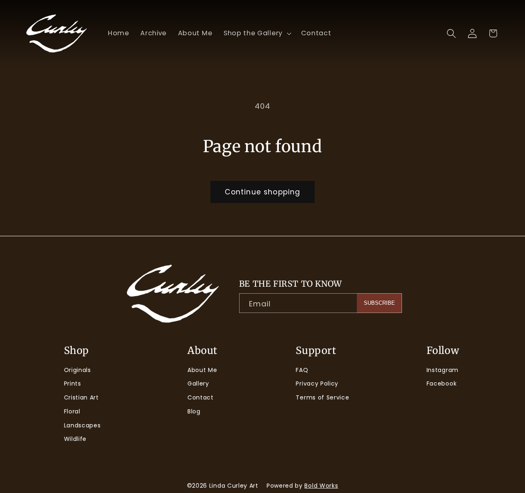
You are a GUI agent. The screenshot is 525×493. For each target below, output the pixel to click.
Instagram (443, 370)
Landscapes (82, 425)
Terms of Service (322, 397)
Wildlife (75, 439)
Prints (72, 383)
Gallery (198, 383)
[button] (256, 33)
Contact (200, 397)
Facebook (442, 383)
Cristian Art (81, 397)
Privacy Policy (317, 383)
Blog (194, 411)
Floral (72, 411)
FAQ (302, 370)
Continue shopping (263, 192)
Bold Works (321, 486)
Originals (77, 370)
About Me (202, 370)
